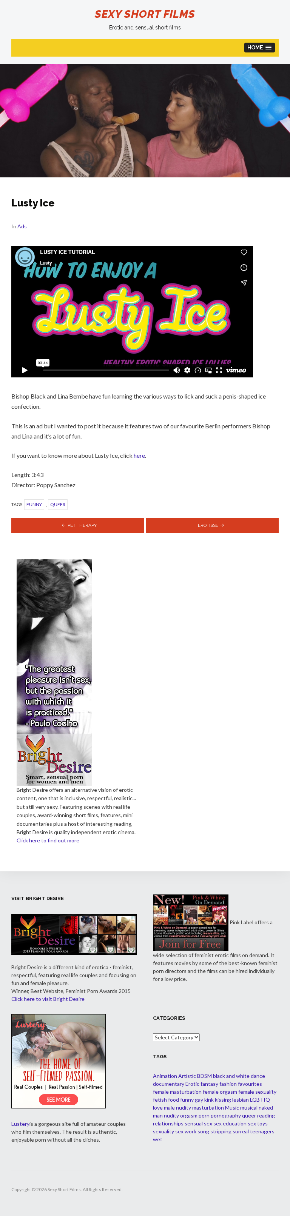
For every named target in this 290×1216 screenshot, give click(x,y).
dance (258, 1076)
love (158, 1107)
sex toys (258, 1123)
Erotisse (208, 525)
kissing (223, 1099)
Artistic (187, 1076)
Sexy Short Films (145, 14)
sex (208, 1123)
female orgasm (220, 1091)
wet (157, 1139)
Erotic (192, 1084)
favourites (250, 1084)
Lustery (20, 1124)
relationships (168, 1123)
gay (199, 1099)
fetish (160, 1099)
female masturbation (177, 1091)
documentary (168, 1084)
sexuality (163, 1131)
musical (249, 1107)
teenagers (262, 1131)
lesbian (240, 1099)
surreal (241, 1131)
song (203, 1131)
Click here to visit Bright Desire (48, 999)
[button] (259, 47)
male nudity (177, 1107)
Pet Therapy (82, 525)
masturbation (208, 1107)
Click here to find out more (48, 840)
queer (57, 504)
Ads (22, 226)
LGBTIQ (260, 1099)
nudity (171, 1115)
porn (204, 1115)
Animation (165, 1076)
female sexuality (257, 1091)
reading (266, 1115)
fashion (228, 1084)
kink (209, 1099)
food (173, 1099)
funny (34, 504)
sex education (230, 1123)
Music (232, 1107)
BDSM (204, 1076)
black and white (231, 1076)
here (139, 455)
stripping (220, 1131)
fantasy (209, 1084)
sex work (185, 1131)
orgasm (188, 1115)
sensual (194, 1123)
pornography (226, 1115)
